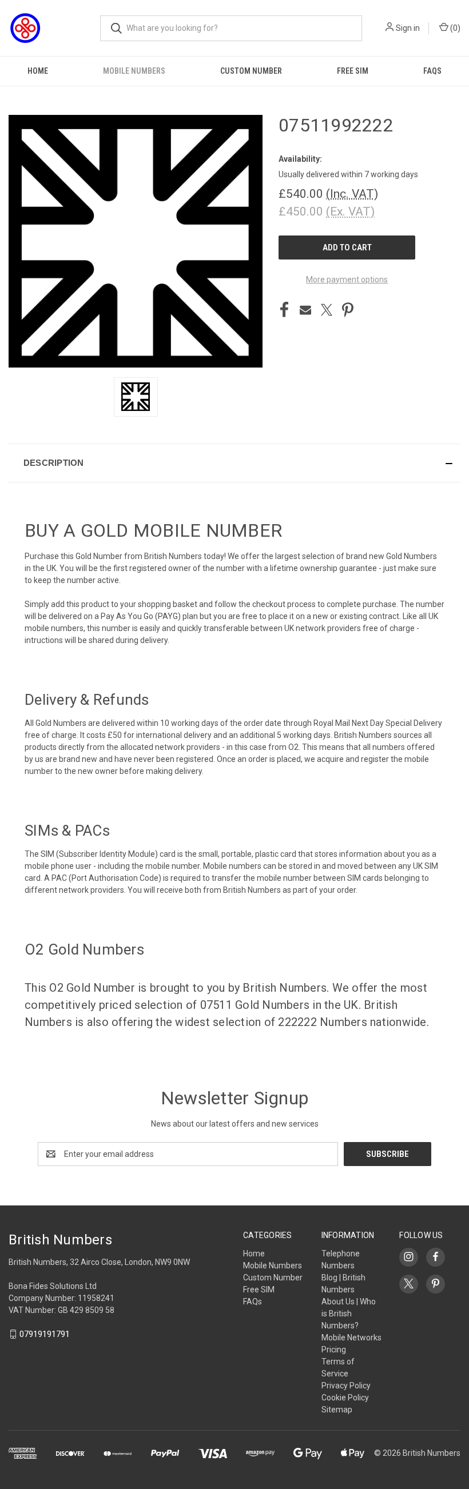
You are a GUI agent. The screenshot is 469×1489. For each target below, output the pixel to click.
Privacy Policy (346, 1385)
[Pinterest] (347, 310)
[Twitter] (326, 310)
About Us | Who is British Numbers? (348, 1313)
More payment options (347, 279)
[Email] (305, 310)
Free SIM (352, 70)
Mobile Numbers (134, 70)
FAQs (432, 70)
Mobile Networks (351, 1337)
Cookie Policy (345, 1397)
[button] (234, 463)
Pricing (333, 1349)
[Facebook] (284, 310)
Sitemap (336, 1409)
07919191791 (44, 1334)
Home (37, 70)
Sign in (408, 28)
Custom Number (251, 70)
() (454, 28)
